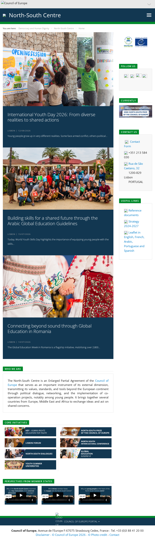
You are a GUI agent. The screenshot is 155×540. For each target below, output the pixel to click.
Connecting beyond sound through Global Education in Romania (49, 328)
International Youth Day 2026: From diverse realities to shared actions (51, 117)
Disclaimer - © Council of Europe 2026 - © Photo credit (72, 535)
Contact (114, 535)
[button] (77, 4)
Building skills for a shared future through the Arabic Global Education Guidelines (53, 220)
